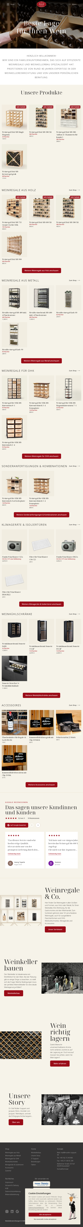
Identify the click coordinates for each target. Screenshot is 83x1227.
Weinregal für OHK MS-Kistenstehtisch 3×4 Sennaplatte (39, 405)
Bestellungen (35, 1162)
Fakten (33, 1165)
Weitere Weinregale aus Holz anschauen (41, 270)
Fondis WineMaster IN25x (67, 557)
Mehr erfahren (60, 1063)
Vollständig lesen (14, 854)
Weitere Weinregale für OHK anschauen (41, 456)
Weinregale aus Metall (13, 1156)
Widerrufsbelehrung (12, 1194)
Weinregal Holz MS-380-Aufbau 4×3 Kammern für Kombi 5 (66, 134)
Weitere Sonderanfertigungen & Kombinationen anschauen (41, 515)
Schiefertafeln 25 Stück (66, 737)
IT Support (35, 1159)
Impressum (9, 1182)
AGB (6, 1188)
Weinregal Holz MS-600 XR (40, 222)
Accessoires (9, 1168)
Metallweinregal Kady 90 (12, 349)
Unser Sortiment (55, 929)
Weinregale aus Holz (12, 1153)
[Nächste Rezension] (38, 825)
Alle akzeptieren (45, 1215)
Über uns (16, 1122)
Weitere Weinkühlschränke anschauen (41, 695)
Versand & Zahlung (12, 1185)
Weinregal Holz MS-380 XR (40, 132)
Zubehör (8, 1171)
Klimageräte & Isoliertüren (14, 1165)
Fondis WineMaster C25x (12, 557)
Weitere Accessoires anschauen (41, 785)
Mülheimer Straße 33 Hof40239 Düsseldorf (66, 1165)
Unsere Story (35, 1156)
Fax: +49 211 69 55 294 (65, 1161)
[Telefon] (19, 4)
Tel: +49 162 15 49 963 (65, 1158)
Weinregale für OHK (12, 1159)
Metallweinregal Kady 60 (66, 312)
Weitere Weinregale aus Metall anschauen (41, 361)
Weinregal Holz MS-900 (12, 259)
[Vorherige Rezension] (32, 825)
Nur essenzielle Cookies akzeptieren (45, 1219)
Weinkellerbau (14, 993)
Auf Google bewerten (18, 825)
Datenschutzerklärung (36, 1208)
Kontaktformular (62, 1169)
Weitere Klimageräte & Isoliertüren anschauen (41, 604)
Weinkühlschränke (11, 1162)
